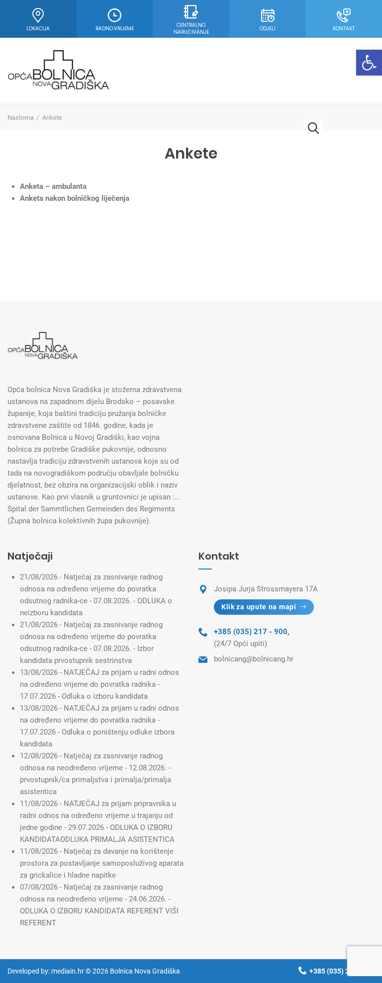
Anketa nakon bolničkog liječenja (74, 198)
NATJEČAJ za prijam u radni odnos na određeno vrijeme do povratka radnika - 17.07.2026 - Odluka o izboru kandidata (99, 684)
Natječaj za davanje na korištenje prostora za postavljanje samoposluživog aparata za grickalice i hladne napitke (102, 863)
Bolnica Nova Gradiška (145, 971)
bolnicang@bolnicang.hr (253, 659)
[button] (369, 63)
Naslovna (20, 117)
